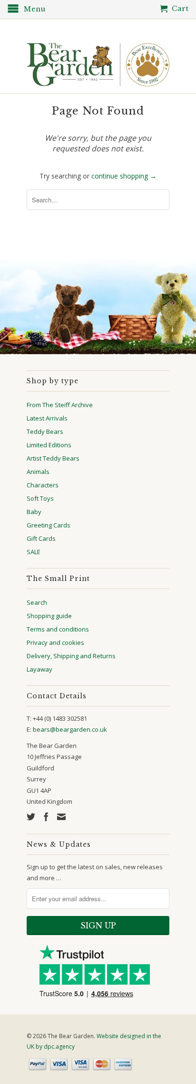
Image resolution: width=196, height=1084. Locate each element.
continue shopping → (124, 175)
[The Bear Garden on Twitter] (31, 816)
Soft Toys (40, 498)
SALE (33, 551)
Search (37, 602)
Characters (43, 485)
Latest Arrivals (47, 418)
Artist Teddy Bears (53, 458)
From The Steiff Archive (60, 404)
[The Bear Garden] (98, 61)
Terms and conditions (58, 629)
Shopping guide (49, 615)
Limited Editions (49, 445)
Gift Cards (41, 538)
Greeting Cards (48, 525)
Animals (38, 471)
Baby (34, 511)
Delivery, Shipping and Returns (71, 656)
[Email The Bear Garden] (61, 816)
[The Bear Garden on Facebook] (46, 816)
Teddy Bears (45, 431)
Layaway (39, 669)
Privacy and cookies (55, 642)
